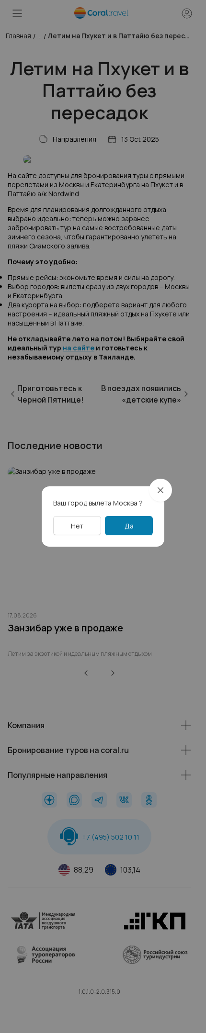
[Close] (160, 490)
